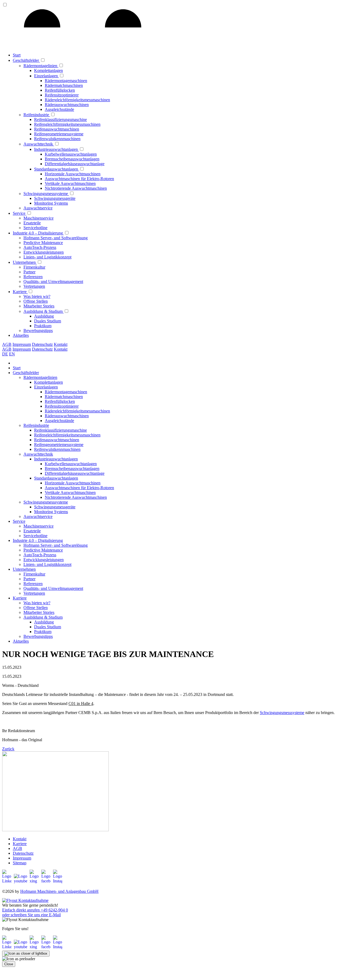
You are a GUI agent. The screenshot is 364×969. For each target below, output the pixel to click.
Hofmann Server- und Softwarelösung (55, 238)
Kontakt (60, 344)
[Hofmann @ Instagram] (57, 946)
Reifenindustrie (36, 114)
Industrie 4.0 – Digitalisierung (38, 233)
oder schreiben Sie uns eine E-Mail (31, 915)
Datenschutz (42, 344)
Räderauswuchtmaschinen (67, 104)
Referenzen (33, 276)
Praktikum (42, 325)
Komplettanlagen (48, 70)
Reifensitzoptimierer (62, 95)
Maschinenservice (38, 218)
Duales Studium (47, 321)
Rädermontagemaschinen (66, 80)
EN (12, 354)
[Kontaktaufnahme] (25, 900)
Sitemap (19, 863)
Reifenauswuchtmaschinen (56, 129)
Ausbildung (44, 316)
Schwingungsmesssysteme (46, 193)
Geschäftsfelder (26, 60)
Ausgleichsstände (59, 109)
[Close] (26, 953)
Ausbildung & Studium (43, 311)
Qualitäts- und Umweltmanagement (53, 281)
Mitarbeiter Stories (38, 306)
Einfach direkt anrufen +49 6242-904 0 (35, 910)
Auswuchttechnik (38, 144)
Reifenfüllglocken (60, 90)
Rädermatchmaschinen (64, 85)
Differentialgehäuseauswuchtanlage (74, 163)
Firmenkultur (34, 267)
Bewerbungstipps (38, 330)
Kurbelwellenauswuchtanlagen (71, 154)
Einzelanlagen (46, 76)
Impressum (22, 344)
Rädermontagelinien (40, 65)
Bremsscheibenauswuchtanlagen (72, 159)
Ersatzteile (32, 223)
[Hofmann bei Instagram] (57, 881)
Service (19, 213)
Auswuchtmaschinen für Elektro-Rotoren (79, 178)
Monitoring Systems (51, 203)
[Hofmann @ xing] (35, 946)
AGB (6, 344)
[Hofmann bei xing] (35, 881)
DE (5, 354)
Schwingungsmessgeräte (54, 198)
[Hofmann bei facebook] (46, 881)
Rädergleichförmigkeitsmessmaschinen (77, 100)
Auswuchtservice (37, 208)
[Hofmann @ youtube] (21, 946)
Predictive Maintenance (43, 242)
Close (8, 964)
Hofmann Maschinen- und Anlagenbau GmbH (59, 891)
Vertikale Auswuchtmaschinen (70, 183)
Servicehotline (35, 227)
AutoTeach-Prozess (39, 247)
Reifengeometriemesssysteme (58, 134)
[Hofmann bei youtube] (21, 881)
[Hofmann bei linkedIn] (7, 881)
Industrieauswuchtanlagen (56, 149)
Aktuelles (21, 335)
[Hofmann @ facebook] (46, 946)
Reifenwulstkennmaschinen (57, 138)
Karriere (20, 291)
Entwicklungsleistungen (43, 252)
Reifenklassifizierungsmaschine (60, 119)
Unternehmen (25, 262)
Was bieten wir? (36, 296)
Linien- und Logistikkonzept (47, 257)
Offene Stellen (35, 301)
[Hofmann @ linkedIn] (7, 946)
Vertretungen (34, 286)
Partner (29, 272)
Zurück (8, 749)
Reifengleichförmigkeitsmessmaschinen (67, 124)
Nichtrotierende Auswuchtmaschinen (76, 188)
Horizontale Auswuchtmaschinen (72, 174)
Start (17, 55)
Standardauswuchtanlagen (56, 169)
